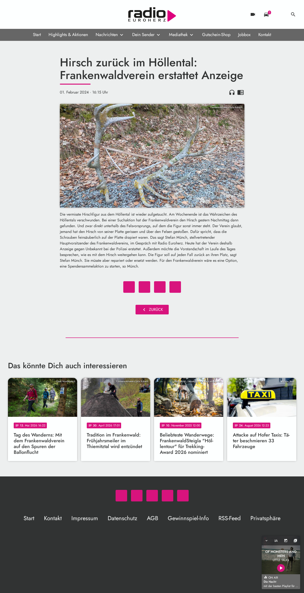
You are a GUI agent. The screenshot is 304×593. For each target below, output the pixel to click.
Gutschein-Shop (216, 34)
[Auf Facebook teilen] (129, 287)
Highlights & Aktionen (68, 34)
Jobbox (244, 34)
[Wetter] (280, 14)
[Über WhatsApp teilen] (160, 287)
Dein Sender (143, 34)
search (293, 14)
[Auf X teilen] (144, 287)
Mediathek (178, 34)
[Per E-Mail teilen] (175, 287)
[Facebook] (22, 14)
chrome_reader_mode (240, 92)
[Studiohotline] (51, 14)
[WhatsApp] (13, 14)
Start (37, 34)
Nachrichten (107, 34)
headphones (232, 92)
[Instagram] (32, 14)
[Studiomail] (41, 14)
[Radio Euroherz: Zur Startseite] (152, 14)
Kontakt (264, 34)
